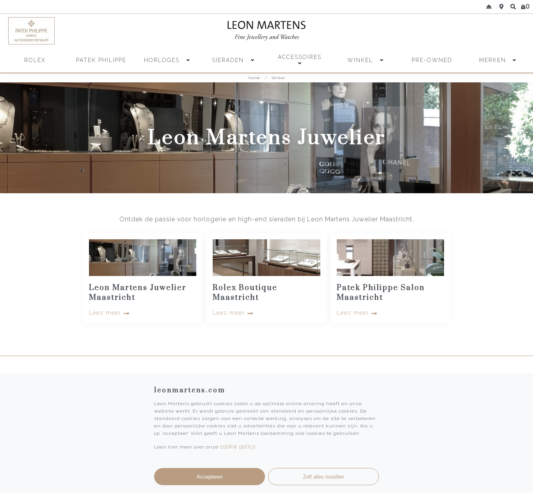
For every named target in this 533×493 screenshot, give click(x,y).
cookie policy (238, 446)
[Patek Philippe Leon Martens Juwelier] (71, 30)
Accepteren (209, 477)
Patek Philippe (101, 60)
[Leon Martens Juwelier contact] (489, 6)
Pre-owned (432, 60)
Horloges (163, 60)
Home (254, 78)
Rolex (35, 60)
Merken (492, 60)
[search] (513, 6)
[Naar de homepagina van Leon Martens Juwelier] (266, 30)
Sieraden (229, 60)
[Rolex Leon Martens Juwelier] (462, 31)
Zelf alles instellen (323, 477)
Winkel (361, 60)
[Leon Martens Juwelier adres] (501, 6)
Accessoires (300, 57)
